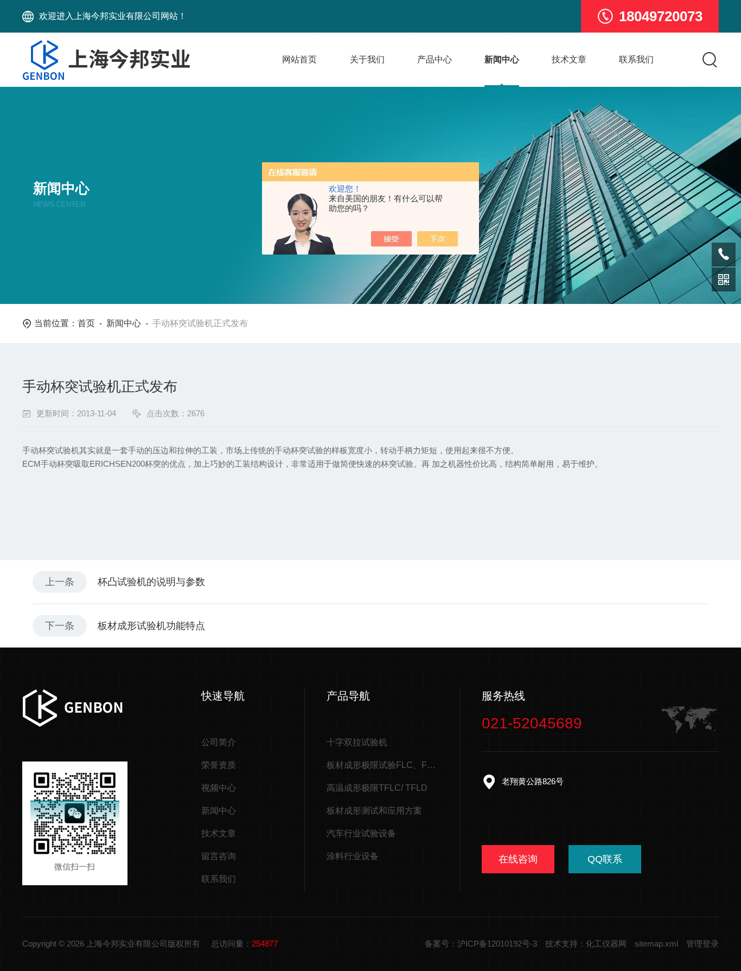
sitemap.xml (656, 943)
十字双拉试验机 (357, 742)
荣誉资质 (218, 765)
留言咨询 (218, 856)
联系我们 (636, 59)
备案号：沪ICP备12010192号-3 (481, 943)
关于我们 (367, 59)
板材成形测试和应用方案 (374, 810)
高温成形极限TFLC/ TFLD (377, 787)
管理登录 (702, 943)
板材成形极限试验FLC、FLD (382, 765)
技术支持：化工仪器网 (586, 943)
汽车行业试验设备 (361, 833)
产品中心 (434, 59)
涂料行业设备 (353, 856)
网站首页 (299, 59)
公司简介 (218, 742)
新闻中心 (501, 59)
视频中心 (218, 787)
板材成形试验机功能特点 (151, 625)
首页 (86, 323)
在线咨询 (518, 859)
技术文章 (569, 59)
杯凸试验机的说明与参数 (151, 581)
